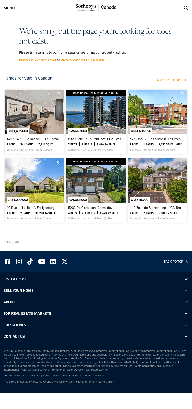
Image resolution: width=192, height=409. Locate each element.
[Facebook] (7, 261)
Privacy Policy (12, 375)
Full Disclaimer (31, 375)
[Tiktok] (30, 261)
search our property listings (83, 59)
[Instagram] (19, 261)
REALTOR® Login (94, 375)
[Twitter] (65, 261)
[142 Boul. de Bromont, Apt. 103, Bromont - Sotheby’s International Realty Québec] (157, 190)
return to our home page (37, 59)
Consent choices (71, 375)
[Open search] (181, 8)
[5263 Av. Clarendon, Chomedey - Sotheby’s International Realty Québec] (95, 190)
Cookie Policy (51, 375)
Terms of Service (97, 381)
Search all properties (172, 79)
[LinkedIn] (53, 261)
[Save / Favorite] (60, 94)
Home (7, 242)
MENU (9, 8)
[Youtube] (42, 261)
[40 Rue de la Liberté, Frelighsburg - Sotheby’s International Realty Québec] (34, 190)
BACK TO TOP (174, 261)
